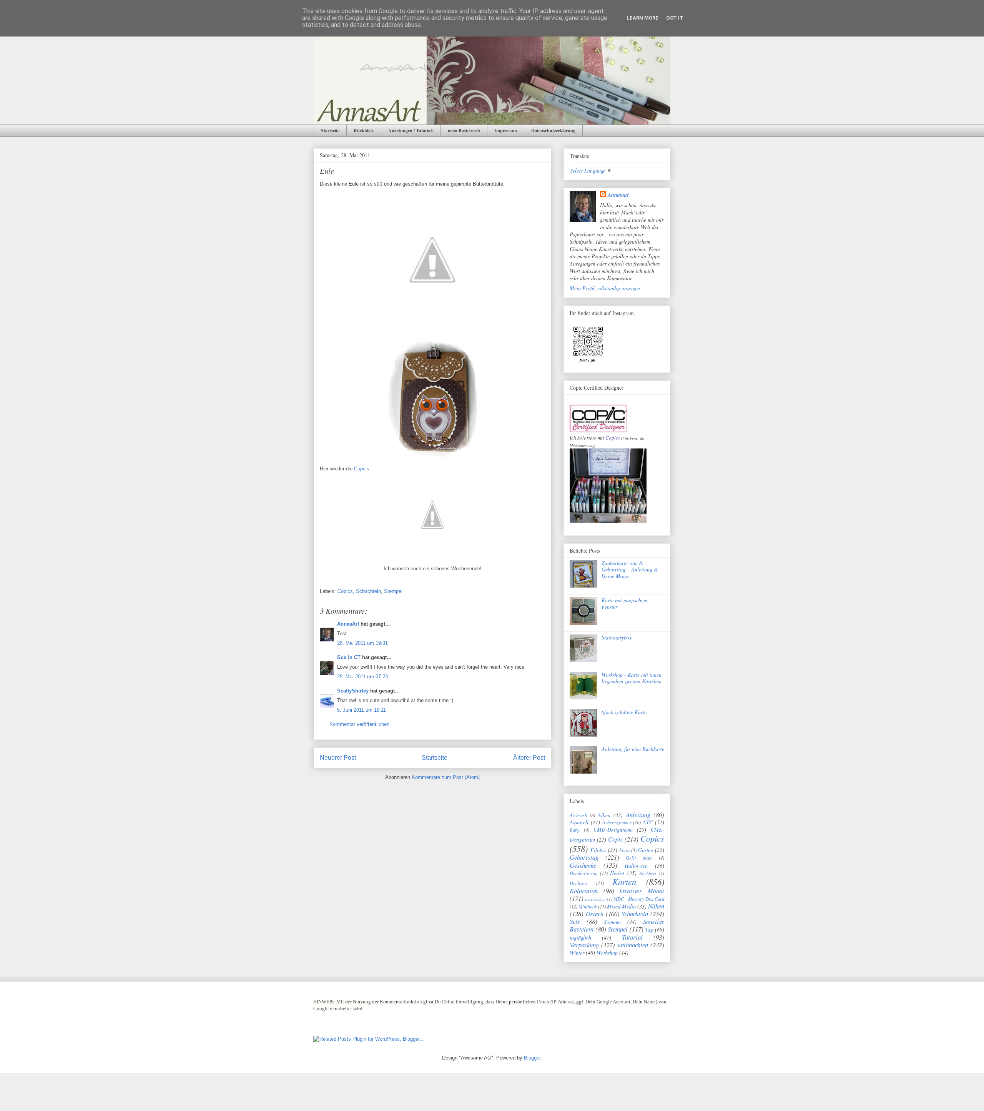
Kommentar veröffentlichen (359, 724)
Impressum (505, 130)
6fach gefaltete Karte (624, 712)
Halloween (636, 865)
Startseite (330, 130)
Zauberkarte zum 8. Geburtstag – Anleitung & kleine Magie (630, 569)
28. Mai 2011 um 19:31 (362, 643)
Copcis (360, 469)
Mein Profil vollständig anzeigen (605, 288)
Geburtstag (584, 857)
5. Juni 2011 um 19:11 (361, 710)
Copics (345, 591)
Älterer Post (529, 757)
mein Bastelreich (464, 130)
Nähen (656, 906)
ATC (648, 822)
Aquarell (579, 822)
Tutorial (632, 937)
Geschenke (583, 865)
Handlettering (583, 873)
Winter (577, 952)
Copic (615, 839)
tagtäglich (580, 937)
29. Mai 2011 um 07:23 (362, 676)
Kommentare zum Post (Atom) (446, 777)
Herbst (617, 873)
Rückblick (364, 130)
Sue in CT (349, 657)
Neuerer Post (338, 757)
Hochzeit (578, 883)
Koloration (584, 890)
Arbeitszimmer (617, 822)
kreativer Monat (642, 890)
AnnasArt (348, 624)
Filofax (598, 850)
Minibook (587, 906)
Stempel (393, 591)
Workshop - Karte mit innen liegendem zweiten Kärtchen (632, 678)
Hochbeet (647, 873)
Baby (575, 830)
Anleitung (638, 814)
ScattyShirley (353, 691)
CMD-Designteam (613, 829)
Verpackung (584, 944)
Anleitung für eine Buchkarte (633, 748)
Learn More (642, 18)
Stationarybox (617, 637)
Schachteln (368, 591)
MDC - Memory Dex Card (638, 899)
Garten (645, 850)
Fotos (624, 850)
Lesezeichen (595, 899)
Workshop (607, 952)
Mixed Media (621, 906)
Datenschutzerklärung (553, 130)
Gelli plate (639, 858)
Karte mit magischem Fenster (624, 603)
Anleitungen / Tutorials (411, 130)
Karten (624, 881)
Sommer (612, 921)
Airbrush (578, 815)
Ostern (594, 913)
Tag (649, 929)
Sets (575, 921)
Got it (674, 18)
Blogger (532, 1058)
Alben (604, 815)
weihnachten (632, 944)
